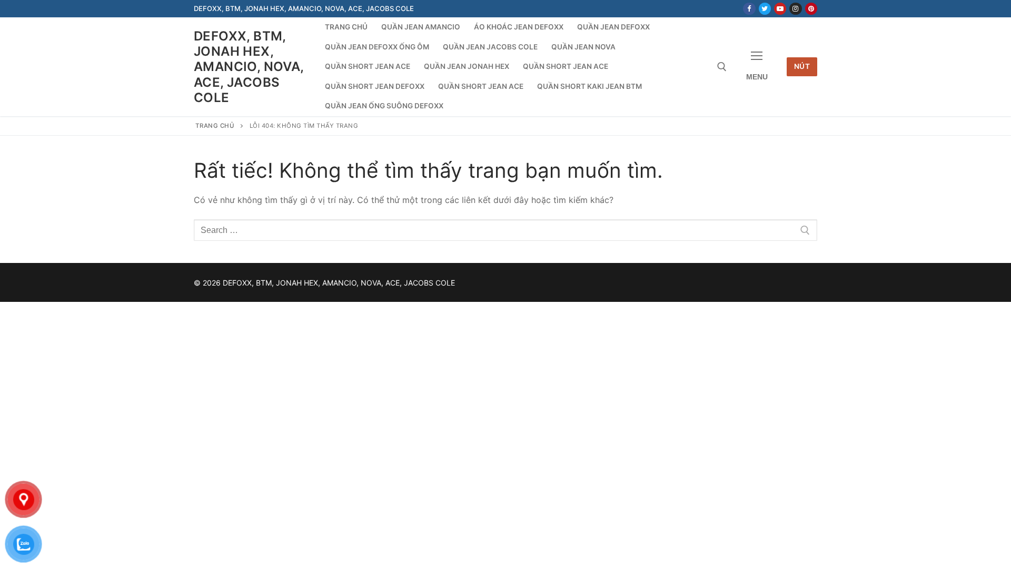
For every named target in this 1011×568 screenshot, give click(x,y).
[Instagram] (795, 9)
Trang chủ (215, 125)
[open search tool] (722, 67)
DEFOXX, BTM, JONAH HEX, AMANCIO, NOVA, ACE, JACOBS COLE (249, 66)
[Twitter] (765, 9)
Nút (802, 66)
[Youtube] (780, 9)
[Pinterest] (811, 9)
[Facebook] (749, 9)
